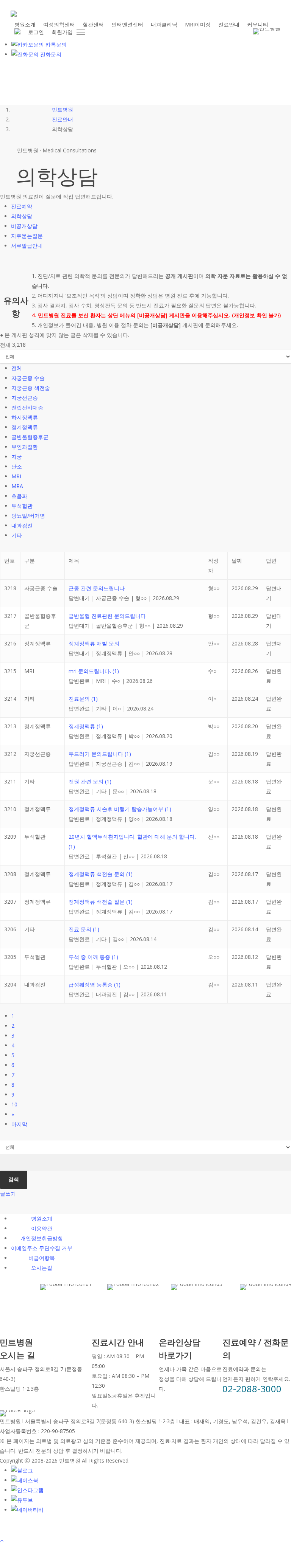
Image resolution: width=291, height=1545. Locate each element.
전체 (16, 368)
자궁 (16, 456)
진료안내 (62, 119)
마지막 (19, 1124)
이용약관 (41, 1228)
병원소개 (41, 1218)
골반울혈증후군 (29, 437)
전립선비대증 (27, 407)
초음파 (19, 495)
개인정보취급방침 (41, 1238)
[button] (81, 32)
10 (14, 1104)
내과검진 (22, 525)
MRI (16, 476)
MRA (17, 486)
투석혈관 (22, 505)
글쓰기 (8, 1193)
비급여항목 (41, 1257)
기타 (16, 535)
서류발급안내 (27, 245)
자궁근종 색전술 (30, 387)
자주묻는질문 (27, 235)
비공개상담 (24, 226)
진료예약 (21, 206)
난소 (16, 466)
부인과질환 (24, 446)
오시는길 (41, 1267)
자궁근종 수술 (28, 378)
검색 (13, 1179)
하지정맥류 (24, 417)
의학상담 (21, 216)
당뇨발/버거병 (28, 515)
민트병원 (62, 109)
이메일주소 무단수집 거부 (41, 1248)
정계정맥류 (24, 427)
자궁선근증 (24, 397)
